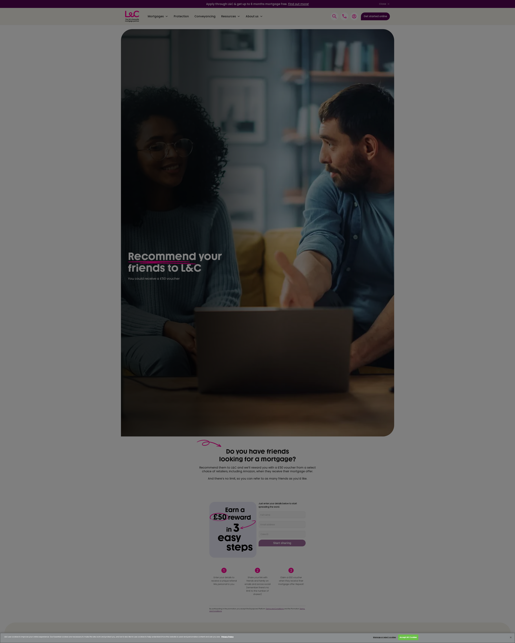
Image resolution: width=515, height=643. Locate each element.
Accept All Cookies (408, 637)
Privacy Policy (227, 636)
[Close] (511, 637)
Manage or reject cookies (384, 637)
